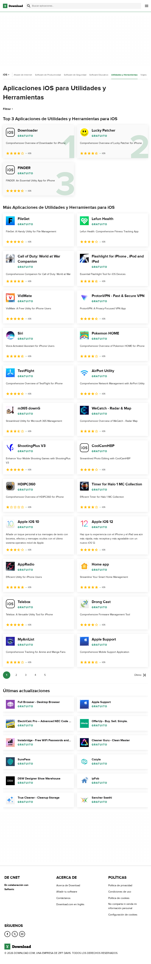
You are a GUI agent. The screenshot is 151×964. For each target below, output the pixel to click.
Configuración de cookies (122, 914)
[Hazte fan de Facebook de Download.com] (7, 934)
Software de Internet (22, 75)
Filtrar (7, 109)
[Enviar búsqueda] (29, 6)
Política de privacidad (120, 885)
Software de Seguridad (75, 75)
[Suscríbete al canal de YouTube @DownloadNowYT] (22, 934)
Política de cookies (118, 898)
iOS (5, 74)
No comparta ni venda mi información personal (122, 906)
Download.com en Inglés (70, 904)
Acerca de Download (68, 885)
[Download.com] (13, 6)
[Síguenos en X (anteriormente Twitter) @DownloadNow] (15, 934)
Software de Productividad (48, 75)
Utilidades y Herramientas (124, 75)
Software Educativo (98, 75)
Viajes (144, 75)
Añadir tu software (66, 891)
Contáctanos (63, 898)
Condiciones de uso (119, 891)
